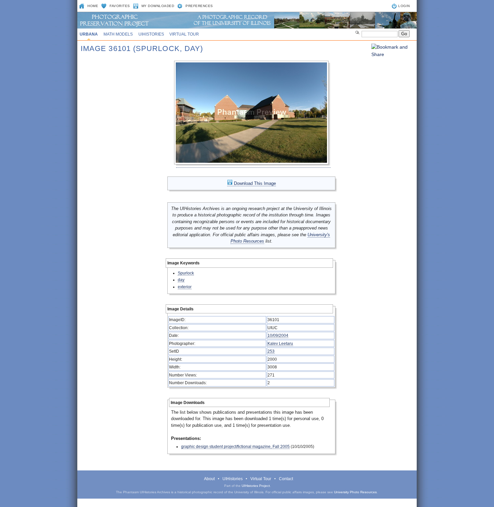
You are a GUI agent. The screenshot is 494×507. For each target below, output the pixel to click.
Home (92, 6)
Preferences (199, 6)
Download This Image (254, 183)
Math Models (118, 34)
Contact (286, 479)
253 (271, 351)
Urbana (89, 34)
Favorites (120, 6)
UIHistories (151, 34)
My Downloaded (157, 6)
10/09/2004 (277, 335)
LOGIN (404, 6)
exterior (185, 287)
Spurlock (186, 273)
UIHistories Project (256, 486)
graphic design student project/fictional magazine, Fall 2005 (235, 446)
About (209, 479)
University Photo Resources (355, 492)
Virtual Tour (184, 34)
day (181, 279)
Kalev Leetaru (280, 343)
